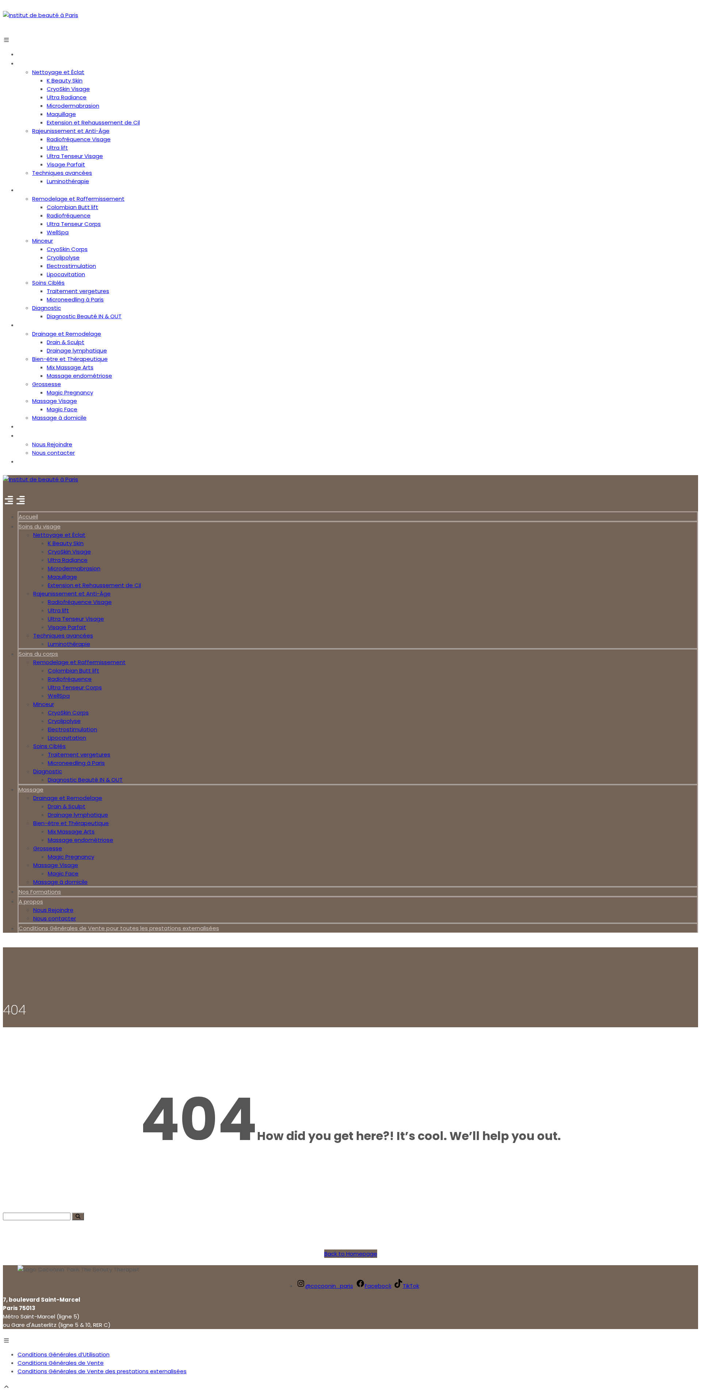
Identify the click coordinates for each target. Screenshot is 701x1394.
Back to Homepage (350, 1254)
